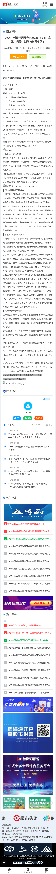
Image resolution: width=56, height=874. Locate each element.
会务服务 (36, 831)
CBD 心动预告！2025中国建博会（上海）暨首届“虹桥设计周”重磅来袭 (29, 472)
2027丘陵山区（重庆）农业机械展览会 (23, 625)
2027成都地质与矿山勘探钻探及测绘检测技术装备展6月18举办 (28, 648)
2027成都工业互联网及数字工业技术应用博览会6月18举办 (28, 546)
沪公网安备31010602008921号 (21, 840)
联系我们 (16, 828)
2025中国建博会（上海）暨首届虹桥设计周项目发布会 (29, 448)
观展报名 (39, 57)
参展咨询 (20, 57)
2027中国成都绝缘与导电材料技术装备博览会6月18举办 (28, 561)
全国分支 (26, 828)
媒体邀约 (27, 831)
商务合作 (6, 834)
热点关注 (17, 831)
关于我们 (6, 828)
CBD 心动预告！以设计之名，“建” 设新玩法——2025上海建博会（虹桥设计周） (29, 485)
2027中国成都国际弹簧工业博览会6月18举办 (26, 640)
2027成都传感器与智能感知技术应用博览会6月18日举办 (28, 531)
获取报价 (6, 825)
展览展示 (46, 831)
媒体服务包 (17, 834)
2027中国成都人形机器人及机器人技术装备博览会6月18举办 (28, 539)
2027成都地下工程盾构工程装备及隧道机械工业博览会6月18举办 (28, 655)
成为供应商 (7, 831)
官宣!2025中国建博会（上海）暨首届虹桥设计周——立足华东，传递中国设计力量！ (30, 435)
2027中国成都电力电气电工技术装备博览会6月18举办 (28, 633)
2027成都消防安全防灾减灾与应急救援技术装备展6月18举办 (28, 569)
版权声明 (45, 828)
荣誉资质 (35, 828)
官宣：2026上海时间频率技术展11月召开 (24, 524)
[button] (51, 803)
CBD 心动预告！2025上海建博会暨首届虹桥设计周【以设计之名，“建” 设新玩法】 (29, 460)
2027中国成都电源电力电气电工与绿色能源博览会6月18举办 (28, 663)
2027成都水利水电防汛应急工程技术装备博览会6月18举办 (28, 554)
